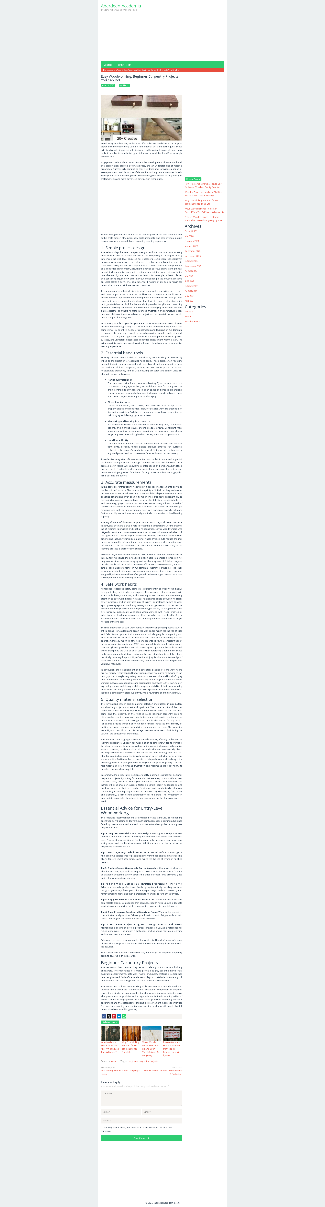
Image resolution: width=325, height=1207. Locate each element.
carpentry (144, 1061)
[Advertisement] (162, 35)
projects (154, 1061)
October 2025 (191, 260)
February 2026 (192, 240)
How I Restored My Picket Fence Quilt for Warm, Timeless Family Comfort (203, 185)
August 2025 (191, 270)
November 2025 (193, 255)
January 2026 (191, 245)
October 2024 (191, 285)
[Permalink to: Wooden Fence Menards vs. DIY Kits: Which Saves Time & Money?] (110, 1033)
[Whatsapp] (124, 1016)
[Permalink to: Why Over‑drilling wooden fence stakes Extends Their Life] (131, 1033)
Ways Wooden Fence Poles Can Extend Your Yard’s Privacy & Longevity (150, 1049)
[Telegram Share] (119, 1016)
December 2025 (193, 250)
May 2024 (189, 295)
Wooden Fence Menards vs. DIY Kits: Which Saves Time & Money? (110, 1047)
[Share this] (104, 1016)
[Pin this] (114, 1016)
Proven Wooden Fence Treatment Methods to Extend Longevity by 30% (172, 1049)
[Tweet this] (109, 1016)
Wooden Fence (192, 321)
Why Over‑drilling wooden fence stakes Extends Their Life (130, 1047)
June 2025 (189, 280)
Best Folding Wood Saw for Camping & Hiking (120, 1070)
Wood (114, 1061)
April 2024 (189, 300)
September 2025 (193, 265)
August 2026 (191, 230)
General (189, 311)
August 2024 (191, 290)
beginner (133, 1061)
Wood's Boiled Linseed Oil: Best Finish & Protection (163, 1070)
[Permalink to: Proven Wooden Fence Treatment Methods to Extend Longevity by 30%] (172, 1033)
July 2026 (189, 235)
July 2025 (189, 275)
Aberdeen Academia (121, 6)
